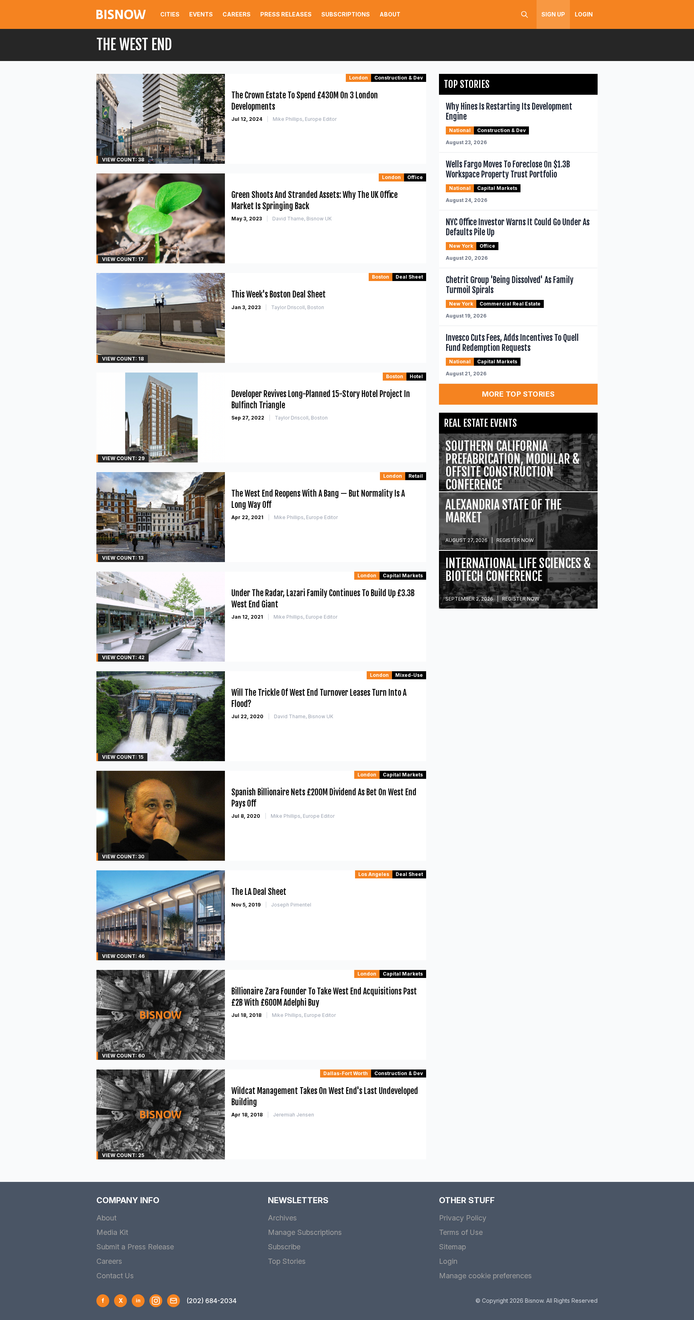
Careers (236, 14)
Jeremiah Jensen (293, 1115)
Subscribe (284, 1247)
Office (415, 177)
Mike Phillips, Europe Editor (305, 119)
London (358, 78)
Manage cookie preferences (485, 1275)
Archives (282, 1218)
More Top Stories (518, 394)
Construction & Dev (398, 78)
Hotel (416, 376)
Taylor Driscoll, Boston (297, 307)
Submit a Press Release (135, 1247)
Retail (415, 476)
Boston (380, 277)
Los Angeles (373, 874)
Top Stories (287, 1261)
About (390, 14)
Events (201, 14)
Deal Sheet (409, 277)
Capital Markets (403, 575)
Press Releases (286, 14)
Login (584, 14)
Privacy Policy (462, 1218)
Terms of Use (461, 1232)
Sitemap (452, 1247)
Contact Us (115, 1275)
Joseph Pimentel (291, 905)
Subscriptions (345, 14)
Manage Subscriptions (305, 1232)
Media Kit (112, 1232)
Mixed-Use (409, 675)
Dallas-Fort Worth (345, 1073)
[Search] (524, 14)
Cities (170, 14)
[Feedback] (173, 1300)
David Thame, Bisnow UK (302, 219)
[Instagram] (155, 1300)
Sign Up (553, 14)
